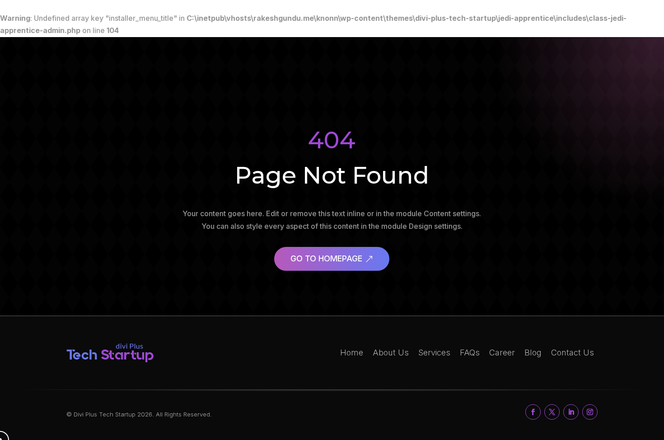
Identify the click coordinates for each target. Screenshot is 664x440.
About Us (391, 352)
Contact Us (572, 352)
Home (351, 352)
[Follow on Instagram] (590, 412)
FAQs (470, 352)
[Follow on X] (552, 412)
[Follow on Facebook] (533, 412)
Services (434, 352)
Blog (533, 352)
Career (502, 352)
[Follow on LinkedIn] (571, 412)
